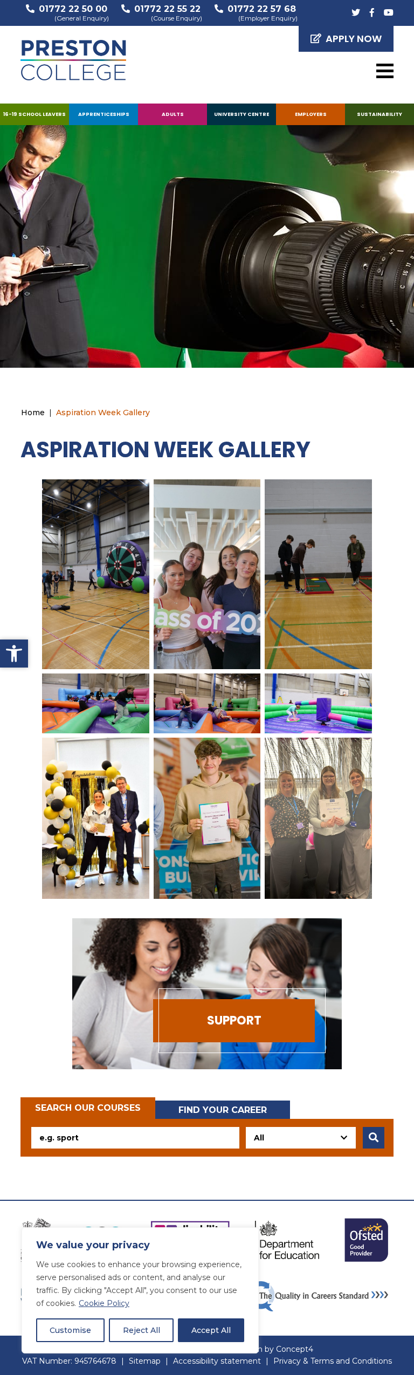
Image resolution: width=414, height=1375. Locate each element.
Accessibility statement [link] (217, 1361)
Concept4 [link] (294, 1349)
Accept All (211, 1330)
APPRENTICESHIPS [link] (103, 114)
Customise (70, 1330)
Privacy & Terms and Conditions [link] (332, 1361)
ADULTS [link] (173, 114)
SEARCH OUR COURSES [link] (88, 1108)
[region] (140, 1290)
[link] (14, 654)
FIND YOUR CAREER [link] (222, 1110)
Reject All (141, 1330)
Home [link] (33, 412)
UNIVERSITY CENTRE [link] (241, 114)
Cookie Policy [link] (104, 1303)
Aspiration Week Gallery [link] (103, 412)
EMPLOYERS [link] (311, 114)
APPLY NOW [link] (354, 38)
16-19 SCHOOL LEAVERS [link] (34, 114)
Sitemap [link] (145, 1361)
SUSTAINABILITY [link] (379, 114)
